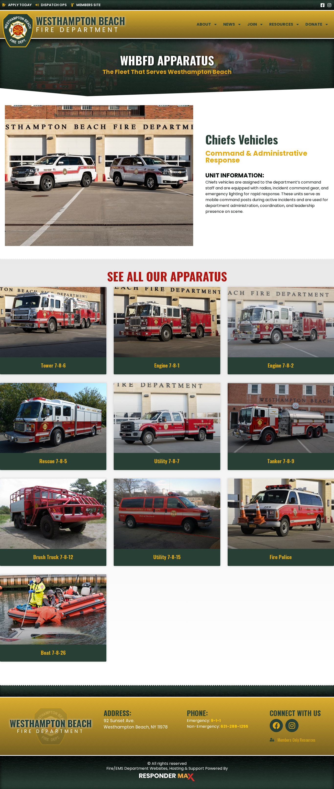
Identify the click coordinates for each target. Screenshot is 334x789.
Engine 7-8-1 (166, 365)
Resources (281, 24)
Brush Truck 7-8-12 (53, 557)
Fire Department (78, 29)
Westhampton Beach (80, 20)
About (204, 24)
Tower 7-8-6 (53, 365)
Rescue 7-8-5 (53, 461)
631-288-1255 (234, 726)
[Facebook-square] (322, 5)
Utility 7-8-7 (166, 461)
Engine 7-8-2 (281, 365)
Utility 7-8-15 (167, 557)
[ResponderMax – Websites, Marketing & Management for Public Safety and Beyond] (167, 777)
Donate (313, 24)
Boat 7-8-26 (53, 652)
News (229, 24)
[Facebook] (276, 725)
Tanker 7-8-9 (280, 461)
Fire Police (281, 557)
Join (252, 24)
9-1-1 (216, 720)
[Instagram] (329, 5)
